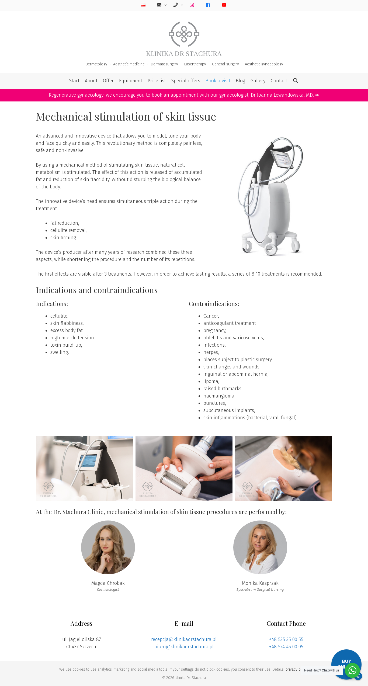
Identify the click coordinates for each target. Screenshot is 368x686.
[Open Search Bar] (295, 81)
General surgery (225, 64)
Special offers (185, 81)
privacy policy (297, 669)
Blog (240, 81)
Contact (279, 81)
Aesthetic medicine (129, 64)
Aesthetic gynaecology (264, 64)
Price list (157, 81)
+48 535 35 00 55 (286, 639)
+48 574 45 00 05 (286, 647)
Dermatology (96, 64)
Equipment (130, 81)
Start (74, 81)
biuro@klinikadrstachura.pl (184, 647)
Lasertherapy (195, 64)
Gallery (258, 81)
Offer (108, 81)
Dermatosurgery (164, 64)
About (91, 81)
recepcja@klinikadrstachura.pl (184, 639)
